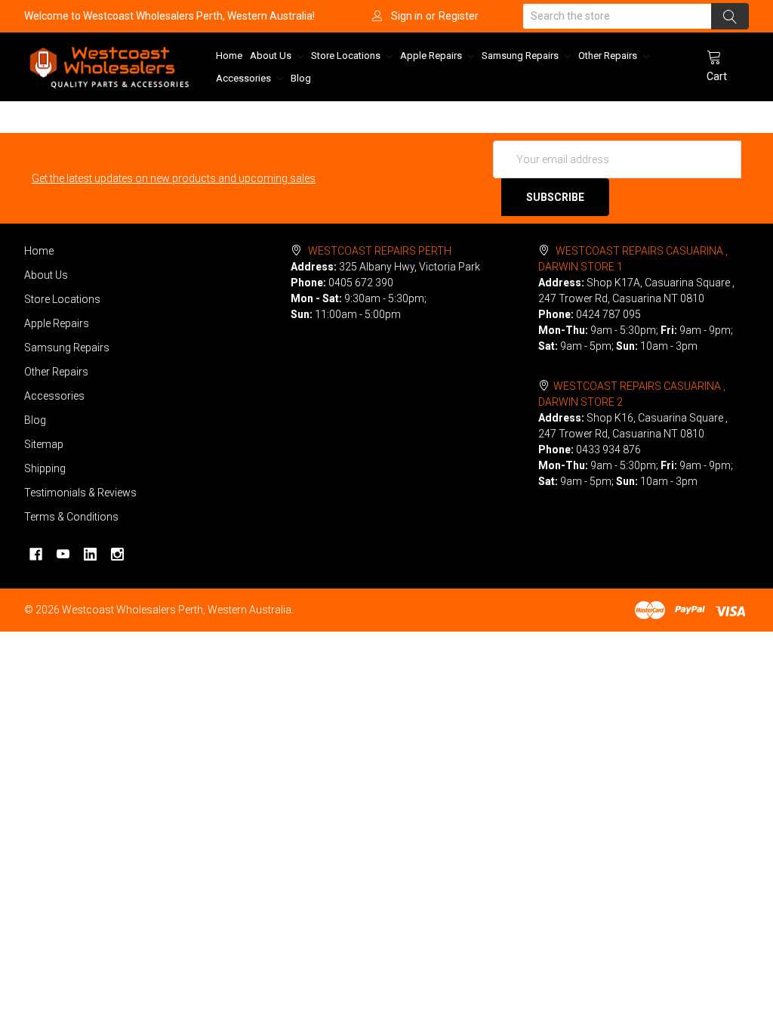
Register (459, 16)
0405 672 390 (360, 283)
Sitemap (43, 444)
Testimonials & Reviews (80, 493)
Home (229, 55)
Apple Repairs (432, 55)
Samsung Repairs (521, 55)
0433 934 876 (608, 449)
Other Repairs (608, 55)
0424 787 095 (608, 314)
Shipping (45, 468)
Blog (301, 78)
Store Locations (347, 55)
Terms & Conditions (71, 517)
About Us (272, 55)
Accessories (244, 78)
